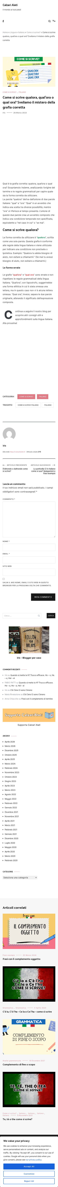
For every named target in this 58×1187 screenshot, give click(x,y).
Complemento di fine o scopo (19, 1065)
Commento (9, 499)
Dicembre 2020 (11, 838)
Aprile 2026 (10, 742)
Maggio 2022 (10, 799)
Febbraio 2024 (11, 768)
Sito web (7, 566)
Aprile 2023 (10, 785)
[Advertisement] (29, 148)
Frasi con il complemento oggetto (21, 959)
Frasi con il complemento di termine (37, 699)
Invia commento (43, 597)
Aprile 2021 (10, 821)
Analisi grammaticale (12, 1061)
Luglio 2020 (10, 843)
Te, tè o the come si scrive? (17, 1119)
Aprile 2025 (10, 759)
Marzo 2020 (10, 856)
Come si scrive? (33, 32)
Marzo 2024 (10, 763)
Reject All (29, 1181)
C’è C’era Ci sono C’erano (21, 690)
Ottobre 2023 (11, 777)
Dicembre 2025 (11, 750)
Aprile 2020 (10, 851)
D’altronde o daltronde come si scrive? (15, 468)
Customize (29, 1174)
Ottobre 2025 (11, 755)
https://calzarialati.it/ (17, 452)
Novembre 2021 (12, 816)
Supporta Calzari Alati (29, 725)
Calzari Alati (10, 5)
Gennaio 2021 (11, 834)
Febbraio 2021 (11, 829)
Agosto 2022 (10, 794)
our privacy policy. (34, 1159)
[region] (29, 1161)
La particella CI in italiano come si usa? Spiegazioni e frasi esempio (43, 469)
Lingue (13, 32)
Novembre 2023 (12, 772)
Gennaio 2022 (11, 807)
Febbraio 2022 (11, 803)
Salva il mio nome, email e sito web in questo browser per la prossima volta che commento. (27, 584)
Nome (6, 541)
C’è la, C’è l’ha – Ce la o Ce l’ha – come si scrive (27, 1012)
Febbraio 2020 (11, 860)
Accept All (29, 1166)
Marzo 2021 (10, 825)
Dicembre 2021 (11, 812)
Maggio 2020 (10, 847)
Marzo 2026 (10, 746)
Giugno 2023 (10, 781)
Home (5, 32)
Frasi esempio (9, 955)
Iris (4, 113)
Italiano (21, 32)
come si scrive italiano (28, 405)
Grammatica (8, 1008)
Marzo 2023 (10, 790)
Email (6, 554)
